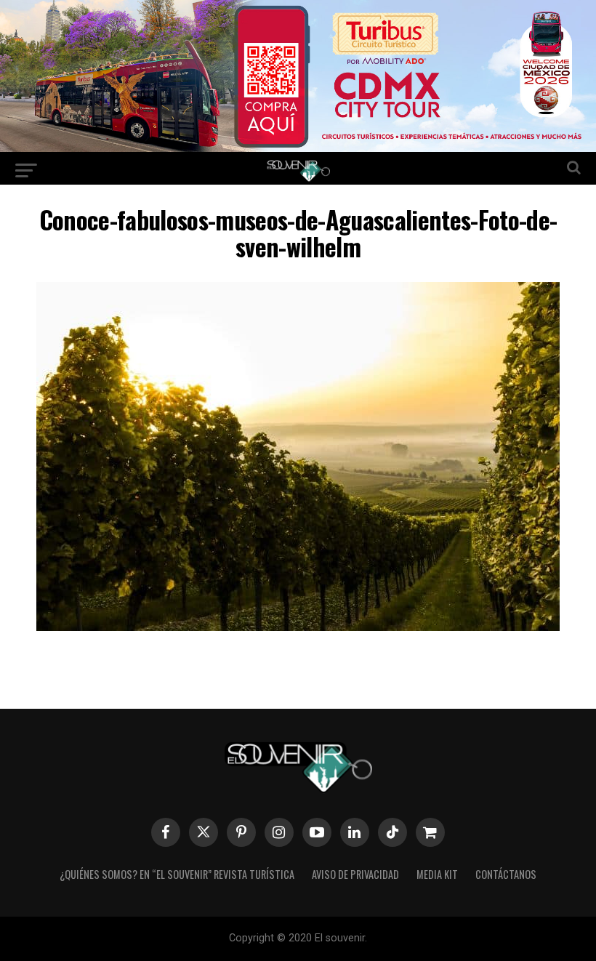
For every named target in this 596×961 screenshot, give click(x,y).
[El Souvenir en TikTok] (392, 832)
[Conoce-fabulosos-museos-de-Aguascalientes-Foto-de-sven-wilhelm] (298, 626)
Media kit (437, 874)
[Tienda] (430, 832)
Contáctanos (505, 874)
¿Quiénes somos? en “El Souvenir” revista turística (177, 874)
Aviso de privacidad (355, 874)
